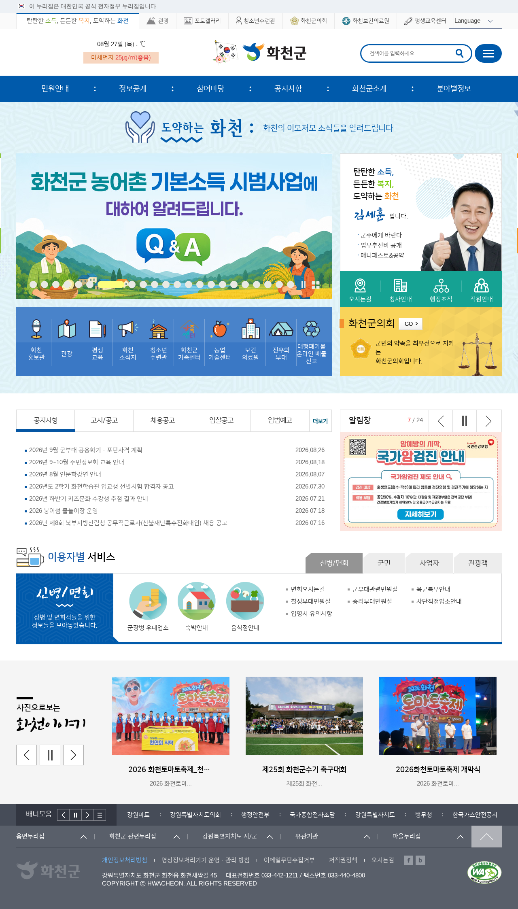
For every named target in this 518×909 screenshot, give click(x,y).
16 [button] (222, 284)
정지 (303, 284)
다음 (488, 421)
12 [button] (177, 284)
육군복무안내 (433, 589)
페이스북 (408, 860)
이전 (440, 421)
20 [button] (268, 284)
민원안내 (55, 89)
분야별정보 (454, 89)
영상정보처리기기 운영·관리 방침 (205, 860)
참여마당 (210, 89)
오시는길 (383, 860)
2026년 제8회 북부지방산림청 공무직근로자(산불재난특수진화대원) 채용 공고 (128, 523)
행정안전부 (255, 814)
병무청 (423, 814)
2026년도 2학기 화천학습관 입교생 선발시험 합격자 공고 (101, 486)
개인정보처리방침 (124, 860)
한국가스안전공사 (475, 814)
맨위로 (486, 836)
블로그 (420, 860)
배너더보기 (100, 815)
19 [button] (256, 284)
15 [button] (211, 284)
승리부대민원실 (372, 601)
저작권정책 (343, 860)
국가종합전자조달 (312, 814)
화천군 (259, 53)
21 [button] (279, 284)
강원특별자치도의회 (195, 814)
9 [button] (143, 284)
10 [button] (154, 284)
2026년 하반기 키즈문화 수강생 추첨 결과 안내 (88, 498)
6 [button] (89, 284)
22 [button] (290, 284)
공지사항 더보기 (321, 421)
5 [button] (78, 284)
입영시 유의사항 (311, 613)
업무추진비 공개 (381, 245)
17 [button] (234, 284)
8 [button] (132, 284)
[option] (174, 226)
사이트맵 (488, 53)
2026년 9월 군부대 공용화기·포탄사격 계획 (85, 450)
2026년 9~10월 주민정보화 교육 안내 (76, 462)
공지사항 (288, 89)
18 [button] (245, 284)
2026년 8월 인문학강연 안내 (65, 474)
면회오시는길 (308, 589)
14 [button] (200, 284)
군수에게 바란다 (381, 235)
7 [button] (111, 284)
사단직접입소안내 (439, 601)
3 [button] (55, 284)
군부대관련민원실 (375, 589)
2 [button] (44, 284)
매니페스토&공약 (382, 255)
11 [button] (166, 284)
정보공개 (132, 89)
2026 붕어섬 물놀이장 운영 (63, 511)
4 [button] (67, 284)
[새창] (174, 226)
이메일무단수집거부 (289, 860)
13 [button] (188, 284)
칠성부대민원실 (311, 601)
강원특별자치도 (375, 814)
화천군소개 (369, 89)
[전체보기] (316, 285)
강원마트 (138, 814)
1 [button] (33, 284)
